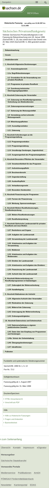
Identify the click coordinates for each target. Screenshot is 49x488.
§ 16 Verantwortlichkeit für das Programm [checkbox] (24, 164)
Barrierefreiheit (11, 423)
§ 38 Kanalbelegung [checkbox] (16, 289)
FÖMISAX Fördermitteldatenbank (17, 479)
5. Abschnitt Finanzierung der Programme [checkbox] (22, 194)
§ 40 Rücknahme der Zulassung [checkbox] (20, 303)
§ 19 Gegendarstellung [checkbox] (17, 177)
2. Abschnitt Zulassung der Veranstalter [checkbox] (21, 95)
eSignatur (41, 447)
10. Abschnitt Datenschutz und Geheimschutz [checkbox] (23, 321)
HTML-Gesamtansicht (14, 399)
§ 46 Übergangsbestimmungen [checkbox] (20, 343)
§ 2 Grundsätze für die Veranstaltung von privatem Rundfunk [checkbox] (24, 79)
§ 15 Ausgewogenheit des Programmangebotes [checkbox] (27, 155)
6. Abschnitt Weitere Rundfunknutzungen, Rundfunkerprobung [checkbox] (22, 209)
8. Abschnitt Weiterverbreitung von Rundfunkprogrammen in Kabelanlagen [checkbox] (20, 280)
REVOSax (33, 13)
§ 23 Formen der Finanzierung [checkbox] (20, 199)
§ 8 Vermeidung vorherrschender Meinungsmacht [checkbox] (21, 116)
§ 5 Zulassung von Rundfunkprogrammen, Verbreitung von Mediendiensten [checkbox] (25, 101)
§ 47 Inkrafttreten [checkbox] (15, 347)
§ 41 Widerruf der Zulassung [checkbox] (19, 307)
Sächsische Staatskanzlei (13, 460)
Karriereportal (20, 485)
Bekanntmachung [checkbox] (12, 50)
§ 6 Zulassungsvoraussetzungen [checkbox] (21, 106)
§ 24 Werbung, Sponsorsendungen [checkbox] (22, 203)
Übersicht (5, 447)
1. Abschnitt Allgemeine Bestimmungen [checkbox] (20, 64)
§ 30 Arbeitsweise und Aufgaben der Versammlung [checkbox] (22, 244)
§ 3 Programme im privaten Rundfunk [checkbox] (23, 84)
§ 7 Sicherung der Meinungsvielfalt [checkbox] (22, 111)
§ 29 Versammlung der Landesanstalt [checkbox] (22, 239)
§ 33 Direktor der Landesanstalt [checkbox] (20, 261)
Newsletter (6, 485)
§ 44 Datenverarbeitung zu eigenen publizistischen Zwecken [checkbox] (22, 326)
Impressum (28, 447)
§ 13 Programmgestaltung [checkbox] (18, 146)
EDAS (33, 485)
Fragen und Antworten (14, 419)
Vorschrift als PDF (12, 402)
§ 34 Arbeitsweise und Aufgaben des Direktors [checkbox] (26, 265)
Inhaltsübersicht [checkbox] (11, 60)
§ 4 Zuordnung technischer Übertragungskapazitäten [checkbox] (19, 90)
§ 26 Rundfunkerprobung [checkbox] (18, 219)
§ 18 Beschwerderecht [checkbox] (17, 172)
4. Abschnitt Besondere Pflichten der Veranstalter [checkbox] (24, 159)
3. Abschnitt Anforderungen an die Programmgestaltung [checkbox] (18, 136)
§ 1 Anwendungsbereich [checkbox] (17, 69)
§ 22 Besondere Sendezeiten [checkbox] (19, 190)
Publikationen (24, 473)
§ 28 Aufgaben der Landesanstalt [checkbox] (21, 235)
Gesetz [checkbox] (8, 55)
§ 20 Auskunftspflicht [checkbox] (16, 181)
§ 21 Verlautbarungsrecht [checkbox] (18, 185)
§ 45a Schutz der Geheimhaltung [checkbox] (21, 338)
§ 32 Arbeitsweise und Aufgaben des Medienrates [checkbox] (22, 255)
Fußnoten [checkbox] (9, 352)
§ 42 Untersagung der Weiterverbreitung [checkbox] (24, 312)
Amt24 (37, 473)
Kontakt (17, 447)
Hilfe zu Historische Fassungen (17, 416)
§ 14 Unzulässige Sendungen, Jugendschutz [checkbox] (25, 150)
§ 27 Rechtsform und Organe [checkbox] (19, 230)
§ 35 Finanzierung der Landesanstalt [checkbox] (22, 269)
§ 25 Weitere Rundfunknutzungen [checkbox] (21, 215)
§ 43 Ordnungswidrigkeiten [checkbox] (19, 316)
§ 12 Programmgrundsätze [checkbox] (18, 142)
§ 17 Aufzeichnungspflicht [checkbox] (18, 168)
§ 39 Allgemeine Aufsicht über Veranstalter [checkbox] (25, 299)
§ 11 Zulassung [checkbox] (14, 130)
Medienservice (8, 473)
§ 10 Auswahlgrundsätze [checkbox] (18, 126)
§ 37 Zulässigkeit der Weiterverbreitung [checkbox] (23, 285)
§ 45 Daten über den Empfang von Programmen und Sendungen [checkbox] (27, 333)
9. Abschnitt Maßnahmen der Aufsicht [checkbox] (20, 294)
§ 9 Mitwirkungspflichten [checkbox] (18, 122)
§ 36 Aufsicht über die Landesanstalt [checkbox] (22, 274)
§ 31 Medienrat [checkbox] (14, 250)
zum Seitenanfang (12, 439)
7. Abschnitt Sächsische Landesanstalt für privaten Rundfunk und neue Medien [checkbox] (25, 225)
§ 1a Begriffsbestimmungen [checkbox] (19, 73)
